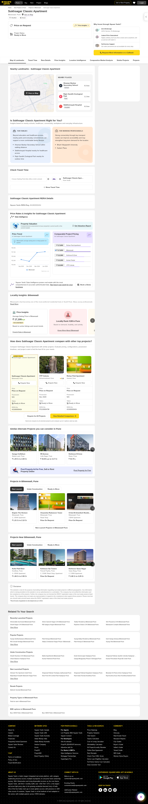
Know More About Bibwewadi (68, 330)
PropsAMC (38, 753)
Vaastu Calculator (93, 739)
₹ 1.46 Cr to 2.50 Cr (19, 576)
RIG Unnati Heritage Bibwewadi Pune (22, 641)
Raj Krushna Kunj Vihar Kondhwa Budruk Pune (121, 676)
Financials (11, 739)
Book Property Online (41, 756)
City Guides (117, 741)
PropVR (37, 750)
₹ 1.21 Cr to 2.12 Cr (19, 520)
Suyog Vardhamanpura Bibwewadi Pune (23, 639)
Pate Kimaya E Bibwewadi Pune (84, 641)
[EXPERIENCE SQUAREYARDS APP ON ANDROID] (107, 779)
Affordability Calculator (94, 744)
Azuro (36, 747)
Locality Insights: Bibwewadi (24, 295)
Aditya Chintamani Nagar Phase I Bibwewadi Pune (57, 641)
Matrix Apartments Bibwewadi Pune (53, 656)
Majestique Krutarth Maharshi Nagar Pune (23, 676)
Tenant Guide (118, 750)
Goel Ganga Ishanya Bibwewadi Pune (118, 639)
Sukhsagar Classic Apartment (23, 376)
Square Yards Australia (42, 736)
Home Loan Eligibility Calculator (97, 759)
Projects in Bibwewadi (35, 7)
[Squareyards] (6, 3)
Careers (10, 733)
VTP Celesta (70, 265)
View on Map (33, 93)
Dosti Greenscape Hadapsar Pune (85, 656)
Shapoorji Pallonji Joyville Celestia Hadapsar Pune (121, 656)
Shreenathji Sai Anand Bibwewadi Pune (22, 622)
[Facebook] (100, 790)
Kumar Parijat (70, 260)
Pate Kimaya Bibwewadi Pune (51, 639)
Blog (115, 730)
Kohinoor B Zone (71, 255)
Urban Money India (40, 739)
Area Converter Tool (93, 765)
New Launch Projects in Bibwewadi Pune (51, 528)
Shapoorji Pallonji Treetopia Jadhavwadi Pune (56, 673)
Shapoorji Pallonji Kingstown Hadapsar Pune (88, 673)
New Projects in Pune (20, 7)
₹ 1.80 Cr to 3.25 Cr (76, 576)
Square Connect (66, 736)
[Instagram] (115, 790)
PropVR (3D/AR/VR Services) (71, 744)
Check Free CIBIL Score (95, 756)
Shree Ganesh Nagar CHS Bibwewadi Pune (56, 622)
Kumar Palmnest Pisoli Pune (51, 658)
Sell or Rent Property (123, 3)
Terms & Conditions (14, 757)
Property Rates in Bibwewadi (22, 332)
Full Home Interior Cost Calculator (98, 762)
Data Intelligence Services (69, 753)
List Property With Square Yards (71, 733)
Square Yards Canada (41, 730)
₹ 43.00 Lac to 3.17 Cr (48, 459)
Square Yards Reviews (15, 744)
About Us (11, 730)
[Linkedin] (105, 790)
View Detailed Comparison (63, 416)
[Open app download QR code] (146, 17)
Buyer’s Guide (118, 744)
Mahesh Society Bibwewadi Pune (20, 690)
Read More (14, 304)
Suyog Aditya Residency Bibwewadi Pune (87, 639)
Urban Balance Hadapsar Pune (20, 658)
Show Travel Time (53, 187)
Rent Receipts (92, 753)
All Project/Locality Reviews (96, 747)
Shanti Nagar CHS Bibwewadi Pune (21, 624)
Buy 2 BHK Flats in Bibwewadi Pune (21, 713)
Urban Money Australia (42, 741)
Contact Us (12, 747)
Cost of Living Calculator (95, 741)
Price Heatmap (92, 730)
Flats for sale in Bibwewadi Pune (20, 701)
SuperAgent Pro (66, 759)
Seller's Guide (118, 747)
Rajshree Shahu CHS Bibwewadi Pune (86, 624)
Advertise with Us (67, 747)
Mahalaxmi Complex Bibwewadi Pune (118, 624)
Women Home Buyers (121, 756)
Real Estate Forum (120, 736)
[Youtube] (110, 790)
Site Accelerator (66, 741)
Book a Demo (85, 285)
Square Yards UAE (40, 733)
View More (14, 627)
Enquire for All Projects (36, 416)
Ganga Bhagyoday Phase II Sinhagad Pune (87, 658)
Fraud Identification (14, 763)
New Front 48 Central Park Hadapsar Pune (55, 676)
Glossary (117, 733)
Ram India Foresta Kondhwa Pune (85, 676)
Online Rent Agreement (95, 750)
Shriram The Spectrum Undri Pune (21, 673)
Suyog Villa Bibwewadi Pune (115, 641)
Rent (31, 3)
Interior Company (40, 744)
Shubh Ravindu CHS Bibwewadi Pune (22, 656)
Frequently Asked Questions (17, 741)
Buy (26, 3)
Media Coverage (13, 736)
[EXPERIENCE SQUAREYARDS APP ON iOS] (123, 779)
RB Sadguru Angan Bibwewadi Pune (53, 624)
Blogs (46, 3)
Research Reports (120, 739)
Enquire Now (25, 383)
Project (38, 3)
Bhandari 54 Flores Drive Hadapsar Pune (119, 673)
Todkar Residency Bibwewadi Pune (85, 622)
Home (9, 7)
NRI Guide (117, 753)
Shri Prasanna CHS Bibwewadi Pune (117, 622)
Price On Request (47, 520)
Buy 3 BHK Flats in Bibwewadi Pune (53, 713)
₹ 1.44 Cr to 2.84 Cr (19, 459)
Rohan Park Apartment (73, 245)
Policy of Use (12, 760)
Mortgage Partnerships (68, 756)
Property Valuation (93, 733)
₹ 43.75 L (72, 459)
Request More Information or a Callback (118, 53)
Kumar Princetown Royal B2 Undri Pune (118, 658)
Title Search (91, 736)
